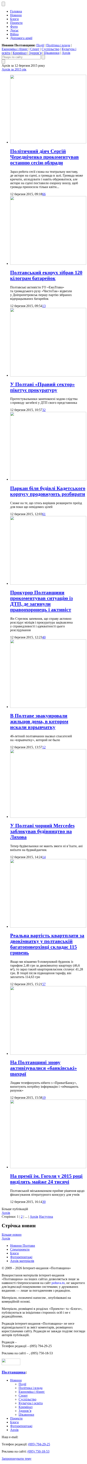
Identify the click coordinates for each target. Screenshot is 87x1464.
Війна (14, 34)
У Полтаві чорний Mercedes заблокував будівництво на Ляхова (42, 831)
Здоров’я (35, 53)
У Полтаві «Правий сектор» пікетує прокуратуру (42, 387)
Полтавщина (14, 1372)
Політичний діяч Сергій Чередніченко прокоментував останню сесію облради (44, 156)
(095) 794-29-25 (39, 1444)
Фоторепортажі (21, 1257)
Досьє (14, 30)
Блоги (14, 19)
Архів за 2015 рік (14, 69)
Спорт (34, 49)
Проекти (16, 23)
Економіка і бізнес (15, 49)
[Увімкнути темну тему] (3, 4)
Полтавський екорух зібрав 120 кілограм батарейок (46, 275)
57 (44, 984)
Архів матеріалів (22, 1261)
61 (44, 514)
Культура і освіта (31, 1403)
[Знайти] (43, 57)
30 (44, 1202)
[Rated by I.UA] (11, 1364)
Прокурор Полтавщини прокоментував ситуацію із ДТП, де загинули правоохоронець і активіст (41, 601)
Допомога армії (21, 38)
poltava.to (58, 1283)
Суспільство (50, 49)
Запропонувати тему (16, 1458)
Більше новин (12, 1234)
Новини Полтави (22, 1245)
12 (44, 747)
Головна (16, 11)
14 (44, 857)
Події (40, 45)
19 (44, 1097)
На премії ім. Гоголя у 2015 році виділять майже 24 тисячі (46, 1178)
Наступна (46, 1216)
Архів (66, 53)
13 (44, 306)
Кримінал (20, 53)
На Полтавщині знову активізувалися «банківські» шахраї (43, 1068)
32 (44, 410)
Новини (16, 15)
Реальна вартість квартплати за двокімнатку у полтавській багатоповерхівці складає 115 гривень (47, 944)
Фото (14, 26)
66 (44, 194)
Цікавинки (52, 53)
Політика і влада (58, 45)
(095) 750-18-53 (38, 1451)
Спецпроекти (20, 1249)
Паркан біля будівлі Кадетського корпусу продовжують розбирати (47, 491)
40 (44, 637)
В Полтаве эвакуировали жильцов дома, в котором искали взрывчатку (39, 721)
